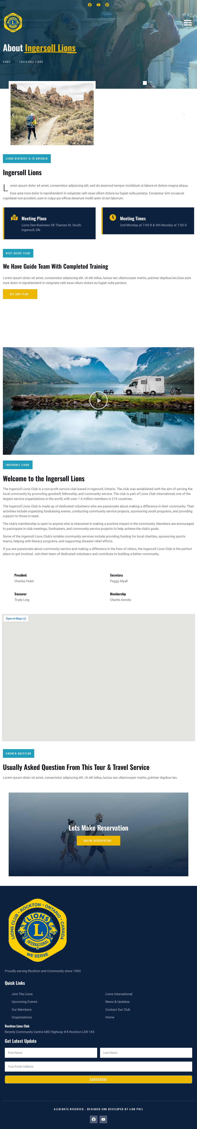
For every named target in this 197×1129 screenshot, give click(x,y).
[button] (187, 22)
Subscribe (98, 1079)
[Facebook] (90, 5)
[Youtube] (98, 5)
